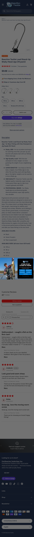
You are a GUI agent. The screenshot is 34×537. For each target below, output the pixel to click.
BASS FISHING (22, 270)
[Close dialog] (33, 258)
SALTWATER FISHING (28, 270)
